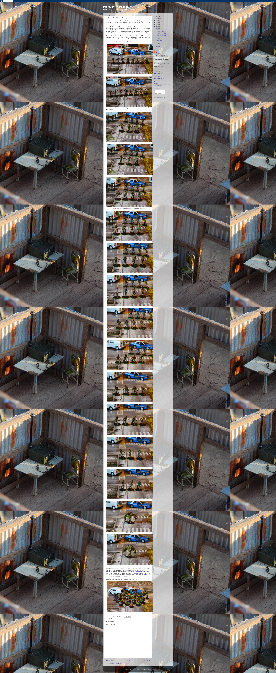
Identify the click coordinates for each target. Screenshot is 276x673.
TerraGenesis (157, 81)
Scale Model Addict (158, 85)
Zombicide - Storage (161, 33)
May (158, 29)
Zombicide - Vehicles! (161, 31)
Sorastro (113, 37)
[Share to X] (127, 617)
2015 (157, 28)
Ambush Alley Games (159, 78)
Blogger (149, 669)
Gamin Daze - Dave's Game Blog (161, 80)
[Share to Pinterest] (130, 617)
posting (123, 28)
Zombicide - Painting (161, 35)
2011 (157, 46)
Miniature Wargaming (116, 6)
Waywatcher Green (140, 571)
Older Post (147, 660)
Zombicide (111, 618)
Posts (157, 90)
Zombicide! (159, 40)
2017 (157, 24)
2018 (157, 22)
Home (129, 660)
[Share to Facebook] (129, 617)
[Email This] (124, 617)
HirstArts (156, 83)
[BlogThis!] (126, 617)
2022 (157, 20)
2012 (157, 45)
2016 (157, 26)
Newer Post (109, 660)
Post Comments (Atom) (117, 663)
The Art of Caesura (158, 73)
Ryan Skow (158, 52)
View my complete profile (160, 68)
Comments (158, 93)
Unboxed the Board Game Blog (161, 75)
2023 (157, 18)
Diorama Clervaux (158, 76)
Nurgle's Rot (135, 573)
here (119, 37)
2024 (157, 16)
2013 (157, 43)
